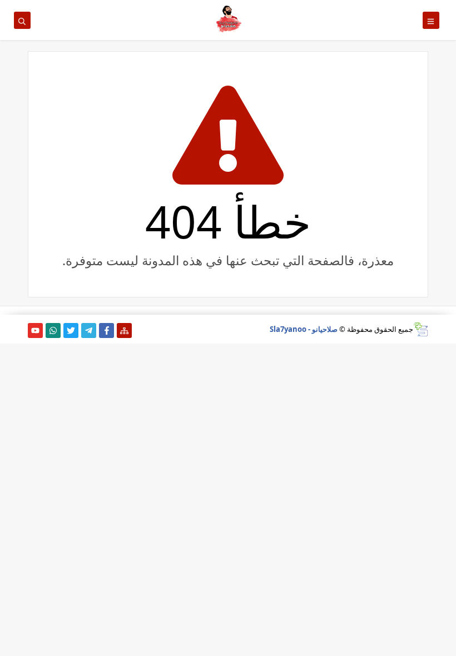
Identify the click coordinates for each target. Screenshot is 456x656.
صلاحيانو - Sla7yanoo (304, 329)
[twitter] (70, 330)
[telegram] (88, 330)
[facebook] (106, 330)
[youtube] (35, 330)
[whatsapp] (53, 330)
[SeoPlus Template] (420, 329)
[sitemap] (124, 330)
